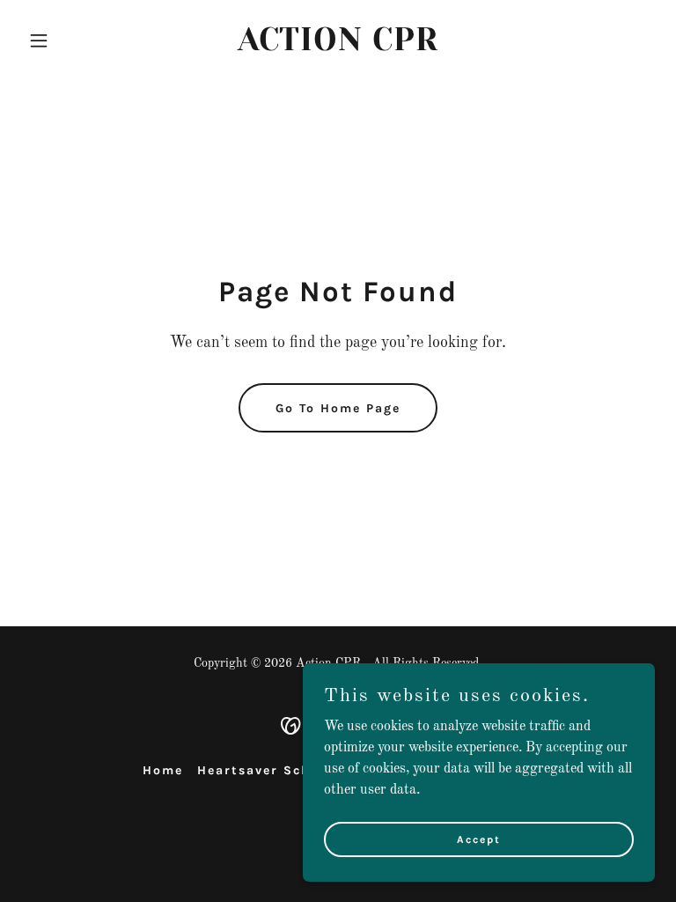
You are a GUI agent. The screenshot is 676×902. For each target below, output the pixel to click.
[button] (68, 40)
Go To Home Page (338, 408)
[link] (338, 47)
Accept (479, 838)
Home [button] (163, 770)
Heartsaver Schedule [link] (274, 770)
